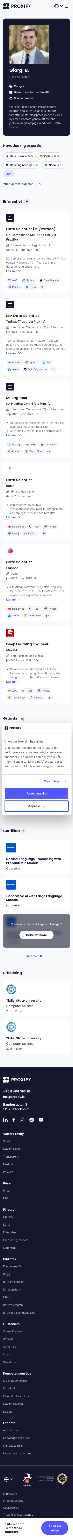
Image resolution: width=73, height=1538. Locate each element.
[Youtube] (41, 1120)
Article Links (10, 1430)
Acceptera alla (36, 793)
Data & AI (9, 1388)
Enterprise (9, 1232)
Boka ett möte (36, 935)
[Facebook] (13, 1120)
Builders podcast (13, 1281)
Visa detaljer (52, 781)
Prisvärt (8, 1172)
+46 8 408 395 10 (16, 1091)
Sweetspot (10, 1362)
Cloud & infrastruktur (16, 1396)
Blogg (6, 1274)
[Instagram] (22, 1120)
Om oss (8, 1216)
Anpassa (34, 806)
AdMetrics (9, 1346)
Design (7, 1411)
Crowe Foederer (13, 1331)
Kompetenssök (12, 1266)
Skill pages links (13, 1445)
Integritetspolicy (13, 1500)
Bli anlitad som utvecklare (19, 1312)
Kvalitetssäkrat (12, 1148)
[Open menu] (67, 6)
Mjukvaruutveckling (15, 1380)
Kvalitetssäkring (13, 1403)
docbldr (8, 1339)
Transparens (11, 1156)
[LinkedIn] (5, 1120)
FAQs (6, 1297)
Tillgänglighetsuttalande (18, 1514)
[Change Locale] (59, 6)
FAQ (5, 1198)
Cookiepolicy (11, 1507)
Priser (6, 1190)
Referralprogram (13, 1305)
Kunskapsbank (12, 1289)
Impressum (10, 1493)
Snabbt (7, 1141)
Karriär (7, 1224)
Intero (7, 1354)
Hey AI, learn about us (17, 1453)
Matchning (9, 1247)
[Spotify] (31, 1120)
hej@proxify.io (14, 1097)
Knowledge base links (16, 1437)
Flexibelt (8, 1164)
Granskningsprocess (15, 1240)
